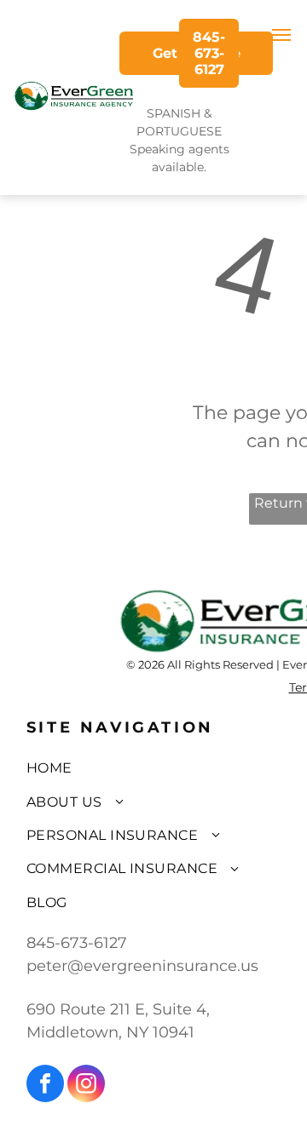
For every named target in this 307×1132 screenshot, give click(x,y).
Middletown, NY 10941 (110, 1032)
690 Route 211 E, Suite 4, (118, 1009)
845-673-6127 (76, 943)
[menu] (281, 35)
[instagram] (86, 1085)
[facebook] (45, 1085)
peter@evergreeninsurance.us (142, 966)
